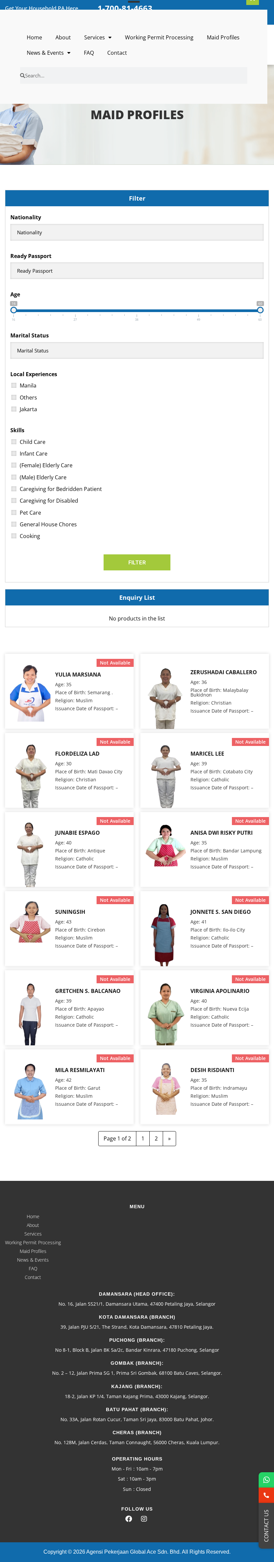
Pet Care (30, 512)
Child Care (32, 442)
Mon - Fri (122, 1469)
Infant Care (33, 453)
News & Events (45, 52)
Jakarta (28, 409)
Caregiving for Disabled (49, 500)
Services (94, 37)
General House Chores (48, 524)
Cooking (30, 536)
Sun (127, 1489)
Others (28, 397)
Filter (137, 562)
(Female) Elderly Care (46, 465)
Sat (121, 1479)
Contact (117, 52)
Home (34, 37)
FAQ (89, 52)
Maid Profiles (223, 37)
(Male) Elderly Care (43, 477)
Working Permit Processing (159, 37)
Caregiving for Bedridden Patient (61, 489)
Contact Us (266, 1526)
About (63, 37)
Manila (28, 385)
